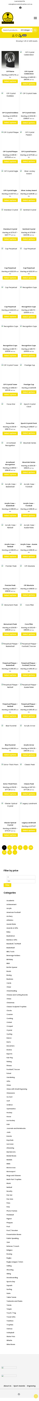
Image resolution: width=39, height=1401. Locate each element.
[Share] (27, 2)
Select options (10, 81)
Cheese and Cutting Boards (17, 995)
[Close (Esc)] (32, 2)
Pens (8, 1203)
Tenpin (9, 1309)
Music (9, 1183)
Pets (8, 1207)
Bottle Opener (12, 967)
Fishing (9, 1062)
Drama (9, 1050)
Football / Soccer (13, 1069)
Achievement (11, 904)
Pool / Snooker (12, 1230)
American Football (14, 912)
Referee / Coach (13, 1246)
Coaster (10, 1014)
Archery (9, 916)
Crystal (9, 1030)
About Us (7, 1386)
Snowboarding (12, 1278)
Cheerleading (12, 991)
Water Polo (11, 1336)
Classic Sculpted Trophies (16, 1007)
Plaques (10, 1223)
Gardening (11, 1077)
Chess (9, 999)
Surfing (9, 1289)
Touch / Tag (11, 1313)
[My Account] (13, 35)
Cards (9, 983)
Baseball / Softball (14, 944)
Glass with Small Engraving (17, 1089)
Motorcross (11, 1168)
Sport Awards (19, 1386)
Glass (9, 1085)
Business (10, 979)
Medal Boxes (11, 1156)
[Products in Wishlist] (16, 35)
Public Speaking (13, 1238)
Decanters (10, 1046)
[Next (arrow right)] (35, 700)
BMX (8, 963)
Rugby (9, 1258)
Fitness (9, 1066)
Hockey (9, 1113)
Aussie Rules (11, 924)
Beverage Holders (13, 955)
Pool (8, 1226)
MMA (8, 1164)
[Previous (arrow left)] (3, 700)
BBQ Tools (10, 952)
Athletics (10, 920)
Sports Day (11, 1282)
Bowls (9, 971)
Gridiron (10, 1105)
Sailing (9, 1266)
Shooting (10, 1270)
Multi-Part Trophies (14, 1179)
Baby (8, 932)
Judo (9, 1132)
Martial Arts (11, 1152)
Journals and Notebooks (16, 1128)
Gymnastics (11, 1109)
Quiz (8, 1242)
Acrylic (9, 908)
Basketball (11, 948)
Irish (8, 1124)
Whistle (9, 1340)
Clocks (9, 1010)
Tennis (9, 1305)
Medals (9, 1160)
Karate (9, 1136)
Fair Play (10, 1058)
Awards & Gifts (12, 928)
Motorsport (11, 1171)
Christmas (10, 1003)
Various (9, 1329)
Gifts (8, 1081)
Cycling (9, 1034)
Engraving (31, 1386)
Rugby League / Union (15, 1262)
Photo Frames (12, 1211)
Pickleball (10, 1215)
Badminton (11, 936)
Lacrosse (10, 1144)
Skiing (9, 1274)
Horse (9, 1117)
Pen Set (9, 1195)
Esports (9, 1054)
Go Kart (9, 1097)
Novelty (9, 1191)
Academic (10, 901)
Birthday (10, 959)
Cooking (10, 1018)
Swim (9, 1293)
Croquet (10, 1026)
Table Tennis (11, 1297)
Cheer (9, 987)
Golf (8, 1101)
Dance (9, 1038)
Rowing (9, 1254)
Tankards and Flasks (14, 1301)
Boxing (9, 975)
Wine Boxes (11, 1344)
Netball (9, 1187)
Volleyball (10, 1333)
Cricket (9, 1022)
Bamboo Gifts (12, 940)
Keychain (10, 1140)
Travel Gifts (11, 1317)
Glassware (11, 1093)
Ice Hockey (11, 1120)
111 (9, 852)
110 (4, 852)
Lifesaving (10, 1148)
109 (31, 847)
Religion (9, 1250)
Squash (9, 1285)
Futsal (9, 1073)
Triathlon (10, 1321)
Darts (9, 1042)
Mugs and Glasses (14, 1175)
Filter (7, 885)
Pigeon (9, 1219)
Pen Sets (10, 1199)
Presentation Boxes (14, 1234)
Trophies (10, 1325)
